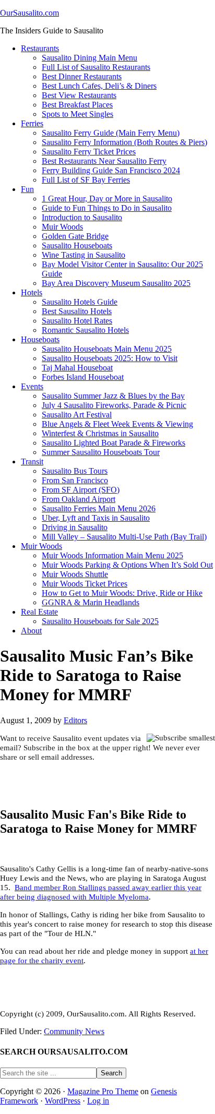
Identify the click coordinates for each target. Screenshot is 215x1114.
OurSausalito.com (29, 12)
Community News (74, 1031)
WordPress (62, 1100)
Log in (98, 1100)
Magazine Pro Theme (102, 1091)
